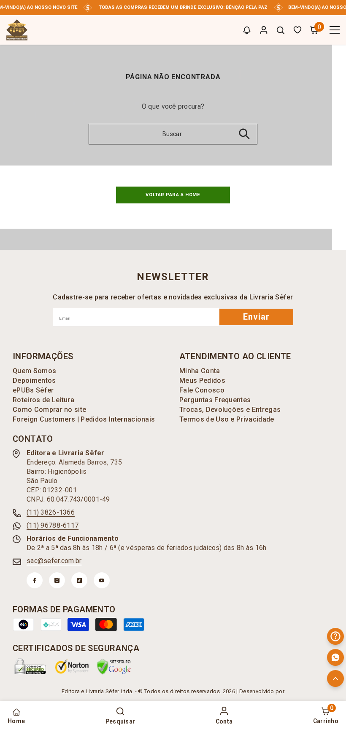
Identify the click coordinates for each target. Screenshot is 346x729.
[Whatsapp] (335, 657)
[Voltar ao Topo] (335, 678)
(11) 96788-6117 (52, 525)
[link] (30, 666)
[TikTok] (79, 580)
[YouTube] (102, 580)
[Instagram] (57, 580)
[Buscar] (280, 30)
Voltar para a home (173, 195)
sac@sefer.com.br (54, 561)
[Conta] (263, 30)
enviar (256, 317)
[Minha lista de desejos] (297, 30)
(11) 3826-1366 (51, 512)
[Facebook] (35, 580)
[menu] (335, 30)
